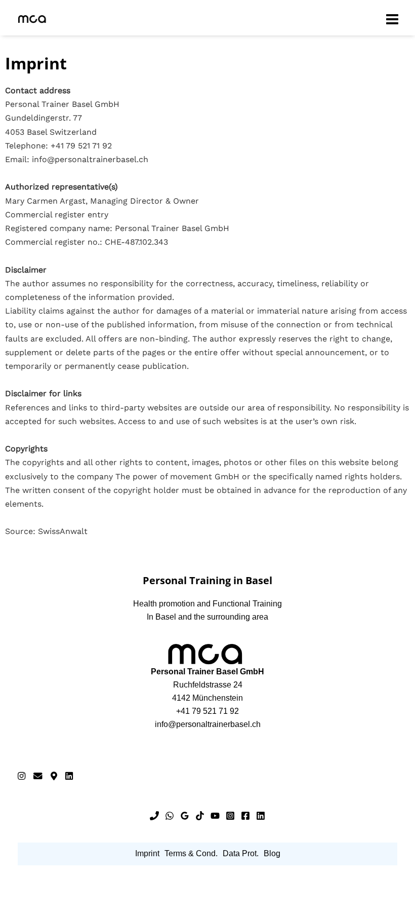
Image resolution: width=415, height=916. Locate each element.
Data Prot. (241, 853)
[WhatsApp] (169, 815)
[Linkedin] (260, 815)
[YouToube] (215, 815)
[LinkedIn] (69, 776)
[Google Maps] (54, 776)
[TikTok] (199, 815)
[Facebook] (245, 815)
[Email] (38, 776)
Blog (272, 853)
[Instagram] (21, 776)
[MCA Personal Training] (33, 19)
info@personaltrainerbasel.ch (208, 724)
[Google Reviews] (184, 815)
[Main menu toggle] (392, 18)
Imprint (147, 853)
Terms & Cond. (191, 853)
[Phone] (154, 815)
